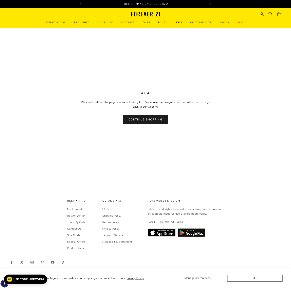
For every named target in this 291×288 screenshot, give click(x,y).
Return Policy (110, 222)
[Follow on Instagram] (32, 262)
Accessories (200, 22)
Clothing (105, 22)
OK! (255, 278)
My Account (74, 209)
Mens (177, 22)
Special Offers (76, 242)
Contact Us (74, 229)
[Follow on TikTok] (63, 262)
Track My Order (77, 222)
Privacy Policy (135, 278)
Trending (82, 22)
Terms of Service (113, 235)
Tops (146, 22)
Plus (162, 22)
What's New (56, 22)
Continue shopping (145, 119)
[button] (25, 279)
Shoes (224, 22)
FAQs (105, 209)
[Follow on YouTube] (53, 262)
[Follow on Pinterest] (42, 262)
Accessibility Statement (117, 242)
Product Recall (76, 248)
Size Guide (73, 235)
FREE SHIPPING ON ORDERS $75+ (145, 3)
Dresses (128, 22)
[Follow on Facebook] (11, 262)
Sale (241, 22)
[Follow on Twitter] (22, 262)
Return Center (76, 216)
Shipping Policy (111, 216)
